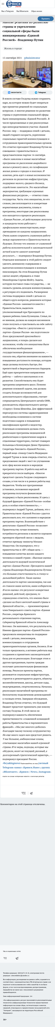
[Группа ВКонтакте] (15, 92)
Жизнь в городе (13, 48)
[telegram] (32, 793)
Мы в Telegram (7, 11)
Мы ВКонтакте (22, 11)
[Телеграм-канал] (40, 92)
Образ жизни (36, 11)
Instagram (45, 771)
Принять (46, 18)
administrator (32, 57)
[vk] (23, 793)
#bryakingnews (11, 763)
